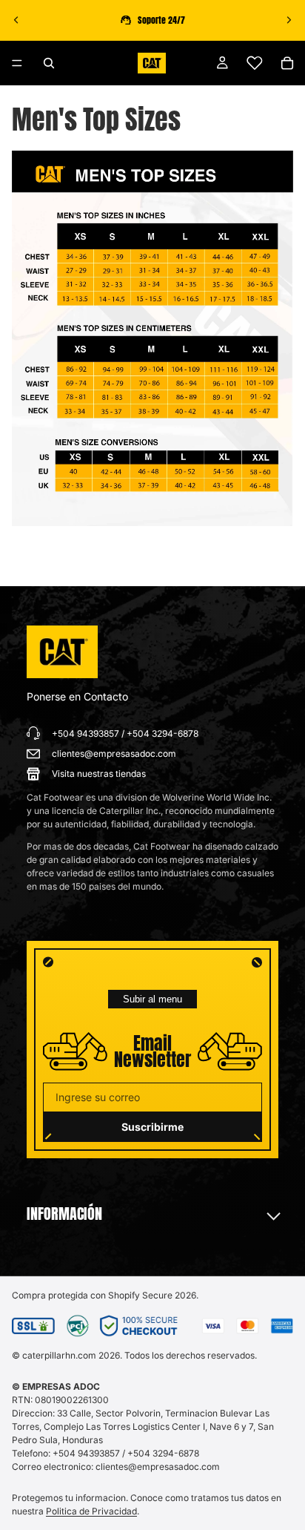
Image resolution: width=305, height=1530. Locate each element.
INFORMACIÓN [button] (64, 1214)
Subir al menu (152, 999)
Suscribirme (152, 1126)
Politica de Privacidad (91, 1511)
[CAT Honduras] (62, 652)
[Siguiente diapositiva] (288, 20)
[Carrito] (287, 63)
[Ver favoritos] (254, 63)
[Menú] (17, 63)
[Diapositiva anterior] (16, 20)
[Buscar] (49, 63)
